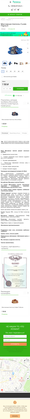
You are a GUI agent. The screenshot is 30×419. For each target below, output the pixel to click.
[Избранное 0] (15, 9)
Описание (5, 133)
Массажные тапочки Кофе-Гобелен (12, 307)
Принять (15, 416)
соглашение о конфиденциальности (15, 348)
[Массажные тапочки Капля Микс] (15, 114)
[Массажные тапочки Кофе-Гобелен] (15, 301)
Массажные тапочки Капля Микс (11, 119)
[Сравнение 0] (12, 9)
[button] (28, 63)
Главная (3, 18)
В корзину (4, 126)
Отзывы (24, 133)
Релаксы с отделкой (6, 19)
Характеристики (15, 133)
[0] (18, 9)
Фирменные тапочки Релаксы (16, 18)
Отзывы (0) (11, 29)
